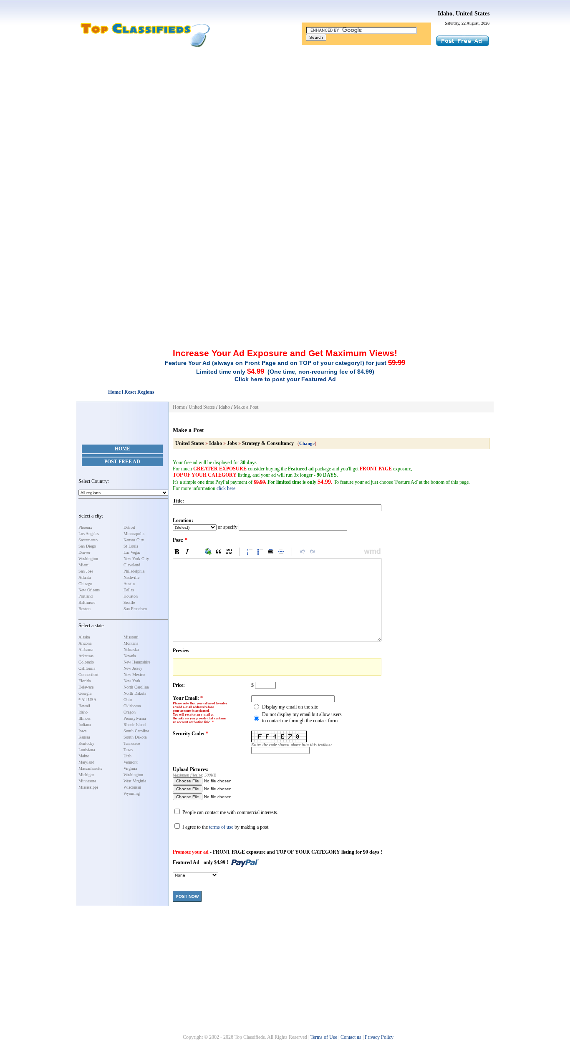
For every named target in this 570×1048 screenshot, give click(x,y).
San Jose (85, 571)
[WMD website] (371, 552)
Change (307, 443)
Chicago (85, 583)
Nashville (131, 577)
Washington (88, 558)
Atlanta (84, 577)
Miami (84, 565)
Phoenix (85, 527)
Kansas (84, 737)
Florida (84, 681)
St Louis (131, 546)
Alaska (84, 637)
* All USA (87, 699)
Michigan (86, 774)
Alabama (85, 649)
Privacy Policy (379, 1037)
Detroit (129, 527)
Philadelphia (134, 571)
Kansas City (134, 540)
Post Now (187, 896)
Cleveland (132, 565)
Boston (84, 608)
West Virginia (135, 781)
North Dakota (135, 693)
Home (122, 449)
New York (132, 681)
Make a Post (246, 407)
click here (226, 488)
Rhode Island (135, 724)
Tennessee (132, 743)
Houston (131, 596)
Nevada (130, 655)
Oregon (130, 712)
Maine (83, 756)
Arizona (84, 643)
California (86, 668)
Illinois (84, 718)
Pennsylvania (135, 718)
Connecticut (88, 674)
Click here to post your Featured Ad (285, 379)
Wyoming (132, 793)
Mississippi (88, 787)
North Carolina (136, 687)
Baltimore (86, 602)
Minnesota (87, 781)
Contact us (350, 1037)
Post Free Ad (122, 462)
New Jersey (133, 668)
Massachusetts (90, 768)
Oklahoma (132, 706)
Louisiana (86, 749)
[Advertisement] (285, 113)
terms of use (221, 827)
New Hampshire (137, 662)
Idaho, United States (463, 13)
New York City (136, 558)
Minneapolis (134, 533)
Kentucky (86, 743)
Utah (127, 756)
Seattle (129, 602)
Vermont (131, 762)
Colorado (86, 662)
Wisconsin (132, 787)
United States (202, 407)
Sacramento (88, 540)
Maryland (86, 762)
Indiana (84, 724)
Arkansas (85, 655)
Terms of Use (323, 1037)
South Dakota (135, 737)
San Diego (87, 546)
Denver (84, 552)
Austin (129, 583)
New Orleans (89, 590)
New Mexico (134, 674)
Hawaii (84, 706)
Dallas (129, 590)
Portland (85, 596)
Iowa (82, 731)
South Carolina (136, 731)
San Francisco (135, 608)
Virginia (130, 768)
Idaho (83, 712)
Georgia (84, 693)
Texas (128, 749)
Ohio (128, 699)
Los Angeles (88, 533)
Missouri (131, 637)
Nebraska (131, 649)
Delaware (85, 687)
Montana (131, 643)
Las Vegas (132, 552)
